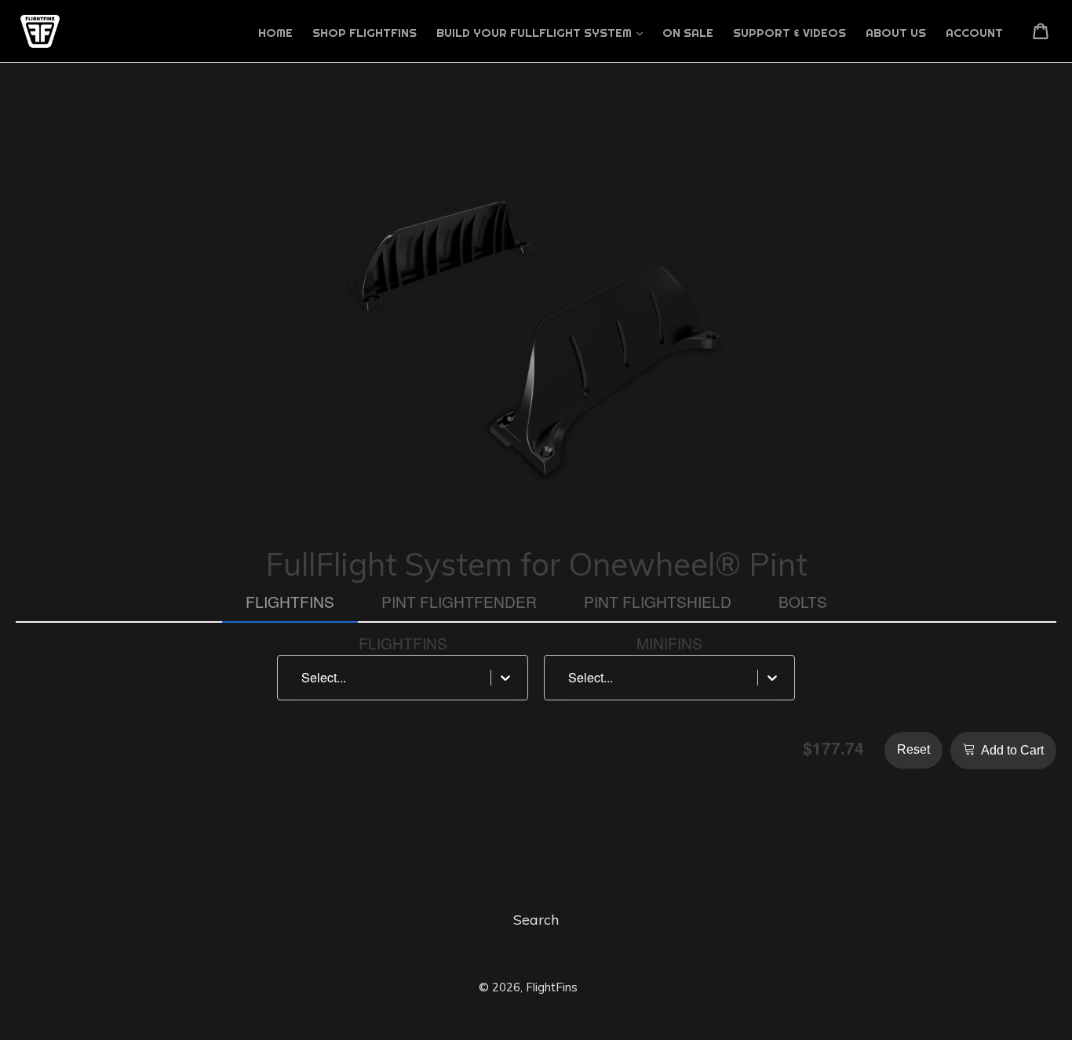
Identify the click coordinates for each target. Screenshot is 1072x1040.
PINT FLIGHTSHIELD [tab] (657, 601)
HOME (275, 32)
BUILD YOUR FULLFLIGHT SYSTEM (535, 32)
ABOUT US (896, 32)
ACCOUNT (974, 32)
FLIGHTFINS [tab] (290, 601)
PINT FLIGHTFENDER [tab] (459, 601)
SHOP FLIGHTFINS (364, 32)
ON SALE (687, 32)
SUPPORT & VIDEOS (789, 32)
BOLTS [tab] (802, 601)
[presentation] (403, 643)
